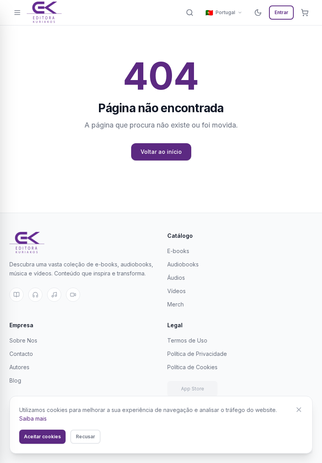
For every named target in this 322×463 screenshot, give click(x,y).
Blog (15, 380)
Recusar (85, 436)
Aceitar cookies (42, 436)
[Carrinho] (305, 12)
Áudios (176, 277)
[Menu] (17, 12)
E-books (178, 251)
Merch (175, 304)
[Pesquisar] (190, 12)
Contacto (21, 353)
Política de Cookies (192, 367)
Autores (19, 367)
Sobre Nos (23, 340)
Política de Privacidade (197, 353)
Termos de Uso (187, 340)
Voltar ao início (161, 151)
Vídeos (176, 291)
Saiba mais (33, 418)
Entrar (281, 12)
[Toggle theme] (258, 12)
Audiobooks (183, 264)
